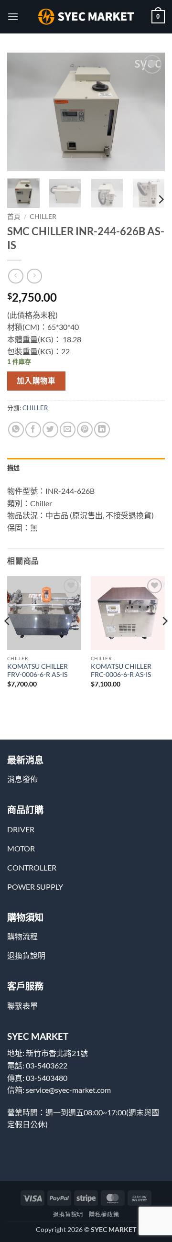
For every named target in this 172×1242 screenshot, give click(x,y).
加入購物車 (36, 380)
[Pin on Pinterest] (85, 429)
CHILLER (43, 216)
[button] (13, 16)
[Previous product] (34, 276)
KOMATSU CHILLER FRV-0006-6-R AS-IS (37, 671)
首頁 (14, 216)
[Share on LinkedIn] (102, 429)
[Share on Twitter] (50, 429)
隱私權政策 (104, 1214)
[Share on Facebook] (33, 429)
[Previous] (22, 112)
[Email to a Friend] (67, 429)
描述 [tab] (13, 467)
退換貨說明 (68, 1214)
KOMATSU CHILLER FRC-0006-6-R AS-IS (121, 671)
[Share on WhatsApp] (16, 429)
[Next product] (15, 276)
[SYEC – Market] (86, 17)
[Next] (149, 112)
